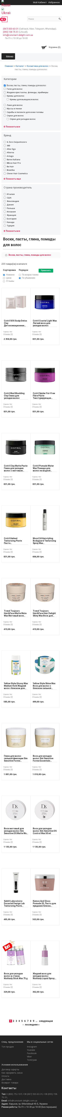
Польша (11, 208)
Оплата (5, 1076)
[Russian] (6, 2)
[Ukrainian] (6, 10)
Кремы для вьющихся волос (24, 99)
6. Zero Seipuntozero (17, 142)
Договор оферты (10, 1069)
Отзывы (10, 281)
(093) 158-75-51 (11, 32)
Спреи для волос (15, 115)
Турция (10, 225)
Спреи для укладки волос (23, 119)
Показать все (13, 126)
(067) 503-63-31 (11, 29)
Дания (10, 204)
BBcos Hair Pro (14, 163)
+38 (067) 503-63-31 (33, 1094)
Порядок (23, 270)
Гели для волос (15, 89)
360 (8, 145)
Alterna (10, 152)
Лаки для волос (15, 105)
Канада (10, 222)
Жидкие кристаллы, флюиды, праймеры (27, 92)
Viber (29, 1056)
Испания (11, 211)
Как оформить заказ (12, 1072)
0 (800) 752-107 (14, 1094)
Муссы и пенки (14, 108)
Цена (8, 278)
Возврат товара (10, 1082)
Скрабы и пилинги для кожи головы (25, 112)
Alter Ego (11, 149)
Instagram (32, 1046)
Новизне (10, 275)
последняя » (32, 1024)
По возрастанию (30, 275)
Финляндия (13, 201)
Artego (10, 156)
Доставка (6, 1079)
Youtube (31, 1050)
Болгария (11, 218)
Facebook (32, 1053)
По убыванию (28, 278)
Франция (11, 215)
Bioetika (11, 170)
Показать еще (13, 179)
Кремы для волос (15, 95)
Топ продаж (8, 1046)
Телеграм (32, 1059)
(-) (7, 254)
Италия (11, 194)
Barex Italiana (13, 159)
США (9, 197)
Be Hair (10, 166)
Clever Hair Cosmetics (17, 173)
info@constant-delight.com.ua (18, 35)
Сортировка (9, 270)
